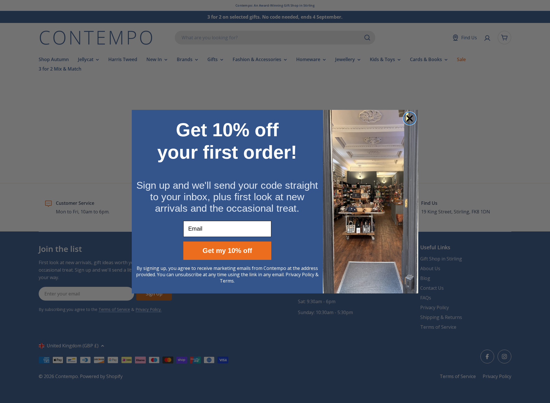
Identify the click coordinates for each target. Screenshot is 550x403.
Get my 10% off (227, 250)
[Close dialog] (409, 118)
